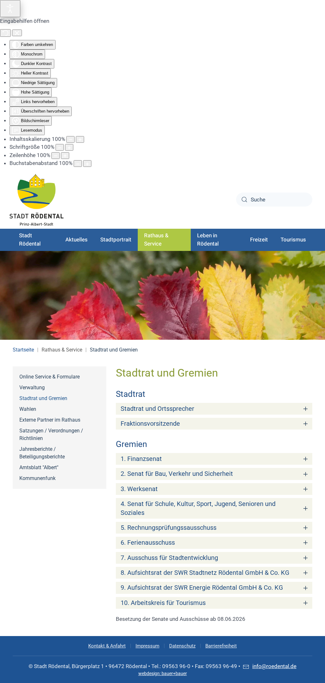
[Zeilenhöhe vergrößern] (65, 155)
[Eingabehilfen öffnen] (10, 8)
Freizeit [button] (259, 240)
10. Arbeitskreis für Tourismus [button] (163, 603)
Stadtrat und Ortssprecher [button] (157, 408)
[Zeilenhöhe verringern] (55, 155)
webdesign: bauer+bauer (162, 673)
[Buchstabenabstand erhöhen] (87, 163)
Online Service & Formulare (49, 377)
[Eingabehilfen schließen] (17, 33)
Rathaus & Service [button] (156, 240)
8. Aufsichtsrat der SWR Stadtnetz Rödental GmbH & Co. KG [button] (205, 572)
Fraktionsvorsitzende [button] (150, 423)
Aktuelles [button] (76, 240)
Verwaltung (32, 387)
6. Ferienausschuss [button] (148, 542)
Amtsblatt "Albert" (38, 467)
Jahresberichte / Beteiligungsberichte (42, 453)
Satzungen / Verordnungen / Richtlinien (51, 434)
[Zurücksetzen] (5, 33)
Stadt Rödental (30, 240)
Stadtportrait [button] (115, 240)
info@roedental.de (274, 666)
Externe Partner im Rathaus (49, 420)
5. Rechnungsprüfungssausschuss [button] (168, 527)
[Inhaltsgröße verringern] (70, 139)
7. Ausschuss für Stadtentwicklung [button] (169, 558)
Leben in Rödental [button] (208, 240)
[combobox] (274, 200)
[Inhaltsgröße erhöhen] (80, 139)
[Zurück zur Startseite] (36, 200)
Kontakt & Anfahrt (107, 646)
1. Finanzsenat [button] (141, 459)
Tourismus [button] (293, 240)
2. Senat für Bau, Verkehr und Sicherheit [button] (177, 473)
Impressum (147, 646)
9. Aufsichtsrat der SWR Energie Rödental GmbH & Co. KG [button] (202, 587)
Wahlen (27, 409)
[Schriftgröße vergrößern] (69, 147)
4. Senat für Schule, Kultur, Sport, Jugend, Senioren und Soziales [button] (198, 508)
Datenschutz (182, 646)
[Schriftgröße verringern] (60, 147)
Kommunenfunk (37, 478)
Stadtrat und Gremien (43, 398)
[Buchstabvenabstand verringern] (78, 163)
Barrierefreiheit (221, 646)
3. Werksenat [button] (139, 489)
